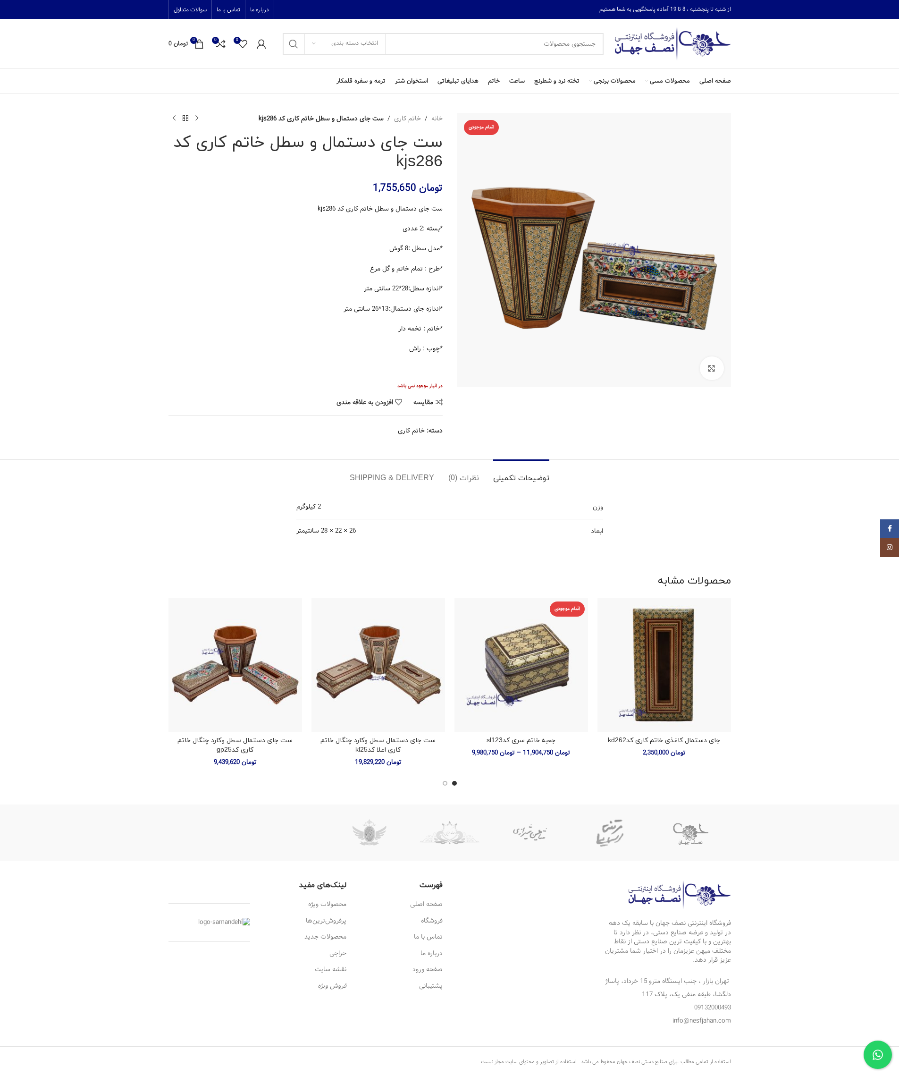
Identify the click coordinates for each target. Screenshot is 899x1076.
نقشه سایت (330, 969)
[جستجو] (293, 44)
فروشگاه (432, 920)
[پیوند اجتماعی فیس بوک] (889, 528)
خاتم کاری (407, 118)
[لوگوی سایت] (672, 43)
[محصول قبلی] (196, 118)
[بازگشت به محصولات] (185, 118)
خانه (437, 118)
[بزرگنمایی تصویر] (711, 368)
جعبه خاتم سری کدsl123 (521, 740)
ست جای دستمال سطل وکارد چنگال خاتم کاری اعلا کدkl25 (378, 745)
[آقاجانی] (369, 832)
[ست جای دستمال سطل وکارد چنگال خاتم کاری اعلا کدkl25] (378, 665)
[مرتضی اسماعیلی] (610, 832)
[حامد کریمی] (449, 832)
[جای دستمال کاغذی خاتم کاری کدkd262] (664, 665)
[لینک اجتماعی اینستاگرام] (889, 547)
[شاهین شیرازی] (530, 832)
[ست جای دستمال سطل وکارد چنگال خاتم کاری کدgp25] (235, 665)
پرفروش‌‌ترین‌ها (326, 920)
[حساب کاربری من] (261, 43)
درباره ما (431, 953)
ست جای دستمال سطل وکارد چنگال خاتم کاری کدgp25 (235, 745)
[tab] (521, 473)
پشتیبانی (431, 986)
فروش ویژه (332, 986)
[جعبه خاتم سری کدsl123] (521, 665)
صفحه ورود (427, 969)
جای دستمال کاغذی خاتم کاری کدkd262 (664, 740)
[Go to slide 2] (445, 783)
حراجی (337, 953)
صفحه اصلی (426, 904)
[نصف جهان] (690, 832)
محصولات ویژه (327, 904)
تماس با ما (428, 937)
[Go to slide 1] (454, 783)
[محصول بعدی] (174, 118)
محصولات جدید (325, 937)
